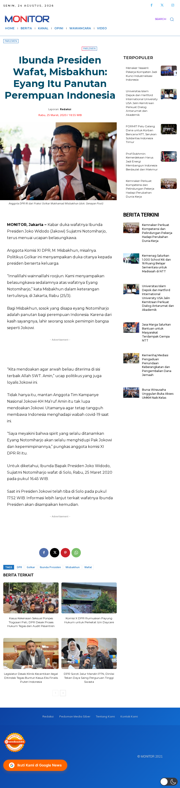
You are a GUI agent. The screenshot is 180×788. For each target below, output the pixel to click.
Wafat (88, 567)
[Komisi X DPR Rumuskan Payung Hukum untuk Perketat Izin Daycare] (89, 597)
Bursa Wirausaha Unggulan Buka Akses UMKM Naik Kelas (157, 393)
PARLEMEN (11, 41)
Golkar (31, 567)
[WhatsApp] (76, 552)
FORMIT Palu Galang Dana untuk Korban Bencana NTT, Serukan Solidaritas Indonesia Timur (141, 134)
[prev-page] (55, 693)
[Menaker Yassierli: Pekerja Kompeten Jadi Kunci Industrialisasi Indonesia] (169, 71)
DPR (19, 567)
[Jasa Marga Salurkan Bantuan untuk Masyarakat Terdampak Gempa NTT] (131, 327)
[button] (166, 19)
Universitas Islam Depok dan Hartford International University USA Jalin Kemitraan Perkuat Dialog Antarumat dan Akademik (142, 102)
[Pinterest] (65, 552)
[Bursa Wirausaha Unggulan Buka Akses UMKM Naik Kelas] (131, 392)
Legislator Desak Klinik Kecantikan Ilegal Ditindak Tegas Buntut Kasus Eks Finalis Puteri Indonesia (31, 677)
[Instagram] (173, 5)
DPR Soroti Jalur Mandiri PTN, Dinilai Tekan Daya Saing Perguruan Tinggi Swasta (89, 677)
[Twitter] (162, 5)
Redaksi (65, 109)
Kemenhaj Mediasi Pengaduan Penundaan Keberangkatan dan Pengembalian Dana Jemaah (156, 365)
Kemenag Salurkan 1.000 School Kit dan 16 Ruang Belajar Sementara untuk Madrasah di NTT (156, 263)
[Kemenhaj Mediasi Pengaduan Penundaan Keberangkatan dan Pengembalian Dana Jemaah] (131, 358)
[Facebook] (151, 5)
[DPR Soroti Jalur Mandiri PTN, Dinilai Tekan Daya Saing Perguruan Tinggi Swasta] (89, 653)
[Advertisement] (60, 352)
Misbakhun (73, 567)
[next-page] (63, 693)
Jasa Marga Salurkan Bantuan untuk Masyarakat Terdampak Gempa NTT (156, 332)
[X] (54, 552)
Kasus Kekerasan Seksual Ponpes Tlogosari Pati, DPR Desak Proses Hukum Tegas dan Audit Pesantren (31, 622)
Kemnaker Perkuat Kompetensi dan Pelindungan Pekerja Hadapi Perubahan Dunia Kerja (140, 188)
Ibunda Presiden (50, 567)
